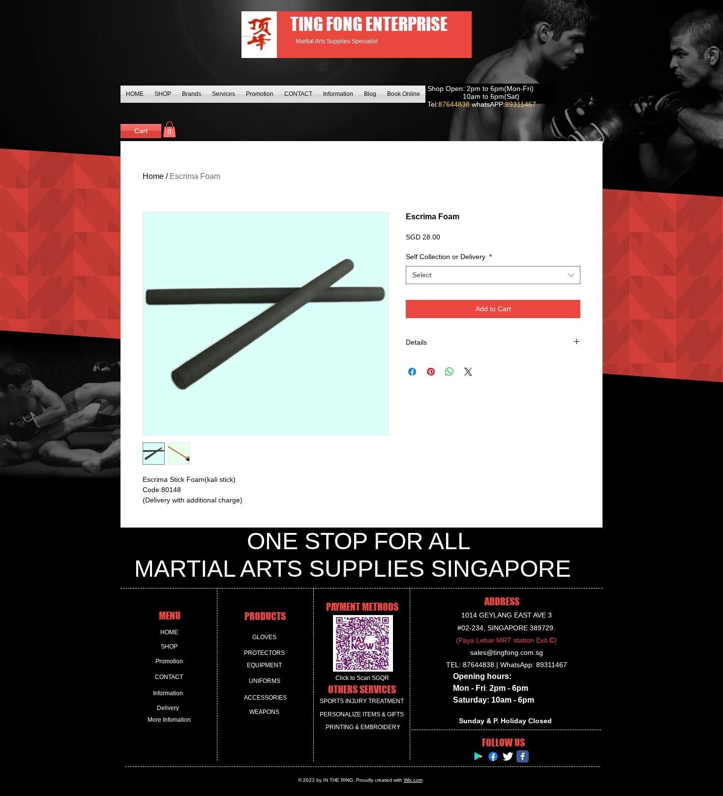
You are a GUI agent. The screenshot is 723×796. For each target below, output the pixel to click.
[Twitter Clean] (508, 756)
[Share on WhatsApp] (449, 372)
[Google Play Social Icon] (478, 756)
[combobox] (493, 275)
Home (153, 176)
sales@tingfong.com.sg (506, 652)
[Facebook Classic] (522, 756)
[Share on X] (468, 372)
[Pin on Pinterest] (431, 372)
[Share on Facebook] (412, 372)
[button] (169, 129)
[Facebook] (493, 756)
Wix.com (413, 780)
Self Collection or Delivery (449, 257)
